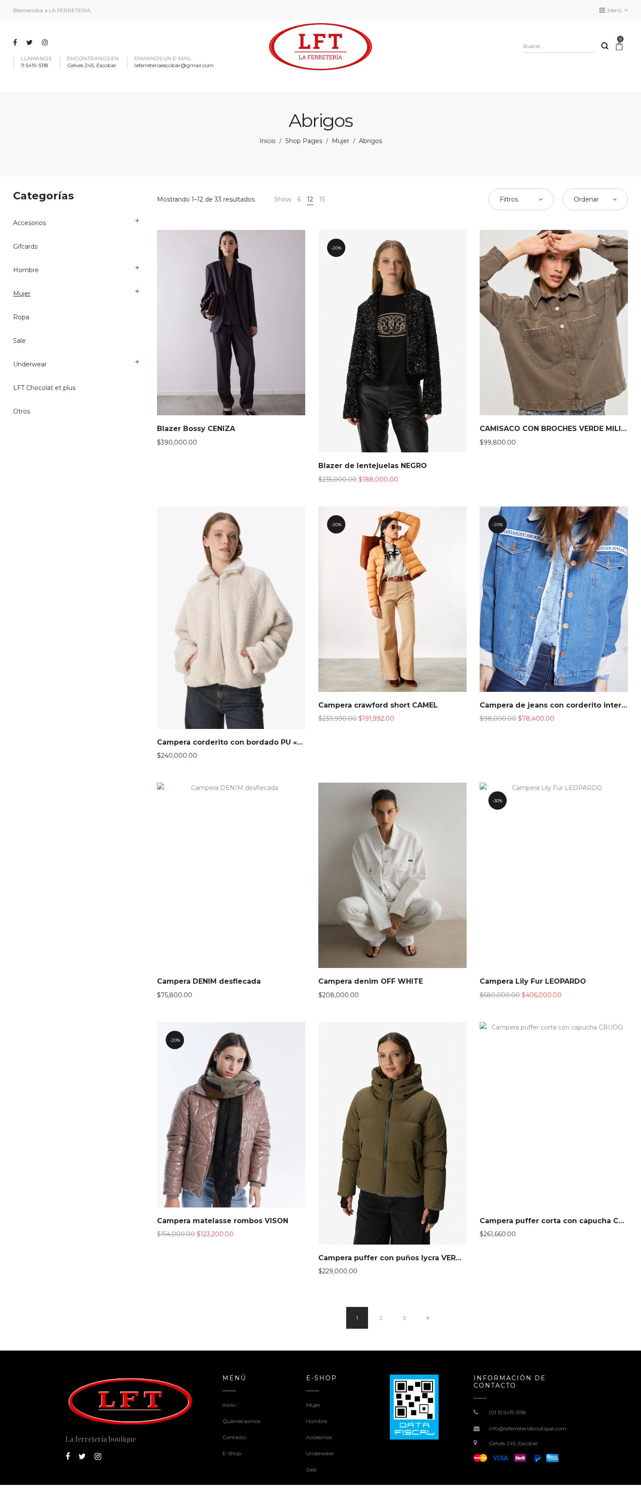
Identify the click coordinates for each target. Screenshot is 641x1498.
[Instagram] (46, 42)
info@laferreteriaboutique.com (527, 1428)
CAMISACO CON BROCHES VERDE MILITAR (558, 428)
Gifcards (25, 246)
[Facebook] (16, 42)
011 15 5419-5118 (507, 1412)
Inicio (267, 141)
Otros (21, 411)
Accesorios (29, 223)
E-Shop (231, 1453)
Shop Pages (303, 141)
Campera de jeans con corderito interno (555, 705)
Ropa (21, 317)
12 (310, 199)
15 (322, 199)
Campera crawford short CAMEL (378, 705)
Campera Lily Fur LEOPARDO (533, 981)
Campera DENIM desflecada (209, 981)
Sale (19, 341)
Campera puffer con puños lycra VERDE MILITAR (408, 1258)
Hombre (26, 270)
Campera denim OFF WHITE (370, 981)
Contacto (234, 1437)
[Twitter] (30, 42)
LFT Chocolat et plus (44, 388)
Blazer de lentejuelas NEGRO (372, 466)
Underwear (30, 364)
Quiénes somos (241, 1421)
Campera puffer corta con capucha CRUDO (560, 1221)
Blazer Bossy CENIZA (196, 428)
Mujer (340, 141)
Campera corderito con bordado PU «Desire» (241, 742)
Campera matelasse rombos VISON (222, 1221)
